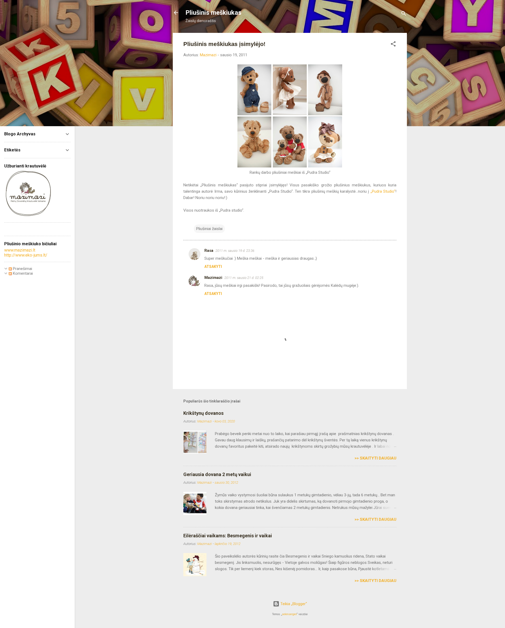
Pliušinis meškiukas (213, 12)
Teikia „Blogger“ (293, 603)
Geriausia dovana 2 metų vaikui (217, 474)
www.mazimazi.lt (19, 250)
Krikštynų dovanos (203, 413)
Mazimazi (213, 277)
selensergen (289, 614)
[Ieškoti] (404, 14)
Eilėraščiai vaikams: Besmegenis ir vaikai (227, 535)
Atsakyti (213, 266)
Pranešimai (22, 268)
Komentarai (22, 273)
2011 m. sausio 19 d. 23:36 (234, 251)
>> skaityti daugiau (375, 458)
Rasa (208, 250)
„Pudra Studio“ (383, 191)
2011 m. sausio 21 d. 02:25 (243, 278)
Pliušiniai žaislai (209, 228)
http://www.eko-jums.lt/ (25, 255)
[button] (393, 45)
